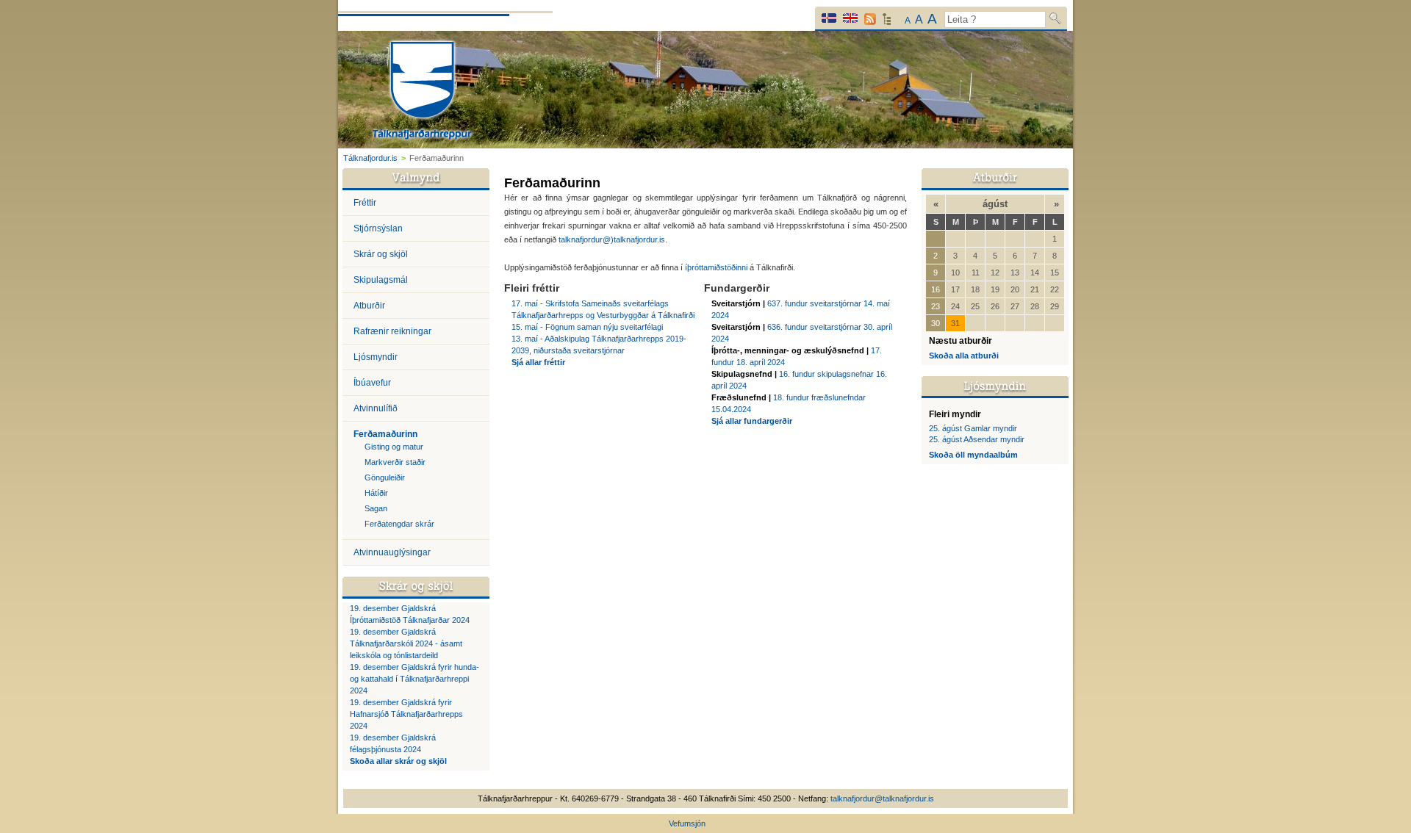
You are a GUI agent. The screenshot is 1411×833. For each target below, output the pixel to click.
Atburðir (369, 305)
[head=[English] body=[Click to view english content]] (850, 18)
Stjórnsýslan (378, 228)
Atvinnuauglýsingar (392, 552)
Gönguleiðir (385, 477)
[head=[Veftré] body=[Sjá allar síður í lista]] (887, 22)
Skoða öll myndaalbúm (973, 454)
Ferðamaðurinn (385, 434)
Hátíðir (376, 492)
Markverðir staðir (395, 462)
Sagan (376, 508)
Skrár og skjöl (380, 254)
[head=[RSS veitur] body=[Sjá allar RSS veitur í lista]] (870, 19)
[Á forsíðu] (422, 92)
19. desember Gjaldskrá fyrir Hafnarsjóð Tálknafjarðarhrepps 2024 (406, 714)
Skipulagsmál (380, 280)
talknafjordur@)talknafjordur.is (612, 239)
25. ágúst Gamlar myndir (973, 428)
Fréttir (364, 203)
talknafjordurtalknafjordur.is (882, 798)
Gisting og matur (394, 446)
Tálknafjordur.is (370, 158)
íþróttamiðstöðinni (717, 267)
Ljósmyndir (375, 357)
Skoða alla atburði (964, 355)
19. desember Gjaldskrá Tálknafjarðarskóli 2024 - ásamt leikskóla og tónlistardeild (406, 643)
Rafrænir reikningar (392, 331)
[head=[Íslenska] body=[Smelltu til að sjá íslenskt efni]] (829, 18)
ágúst (995, 203)
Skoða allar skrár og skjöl (398, 761)
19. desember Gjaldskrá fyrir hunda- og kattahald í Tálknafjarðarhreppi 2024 (414, 679)
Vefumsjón (687, 823)
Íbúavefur (372, 383)
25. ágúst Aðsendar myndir (976, 439)
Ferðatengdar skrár (399, 523)
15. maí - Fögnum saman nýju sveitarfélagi (587, 326)
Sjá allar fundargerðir (751, 420)
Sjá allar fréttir (538, 362)
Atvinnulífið (375, 408)
